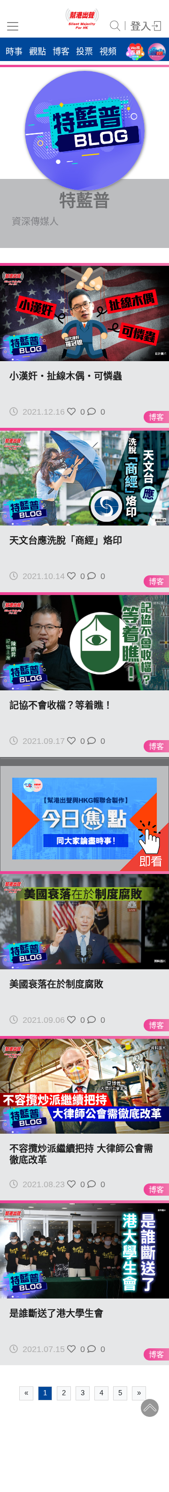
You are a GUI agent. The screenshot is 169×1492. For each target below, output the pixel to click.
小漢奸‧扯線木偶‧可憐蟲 (65, 376)
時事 (14, 51)
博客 (61, 51)
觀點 (37, 51)
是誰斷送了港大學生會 (56, 1313)
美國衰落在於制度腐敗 (56, 984)
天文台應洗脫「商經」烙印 (65, 540)
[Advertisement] (84, 1419)
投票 (84, 51)
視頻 (108, 51)
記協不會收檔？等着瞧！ (61, 705)
